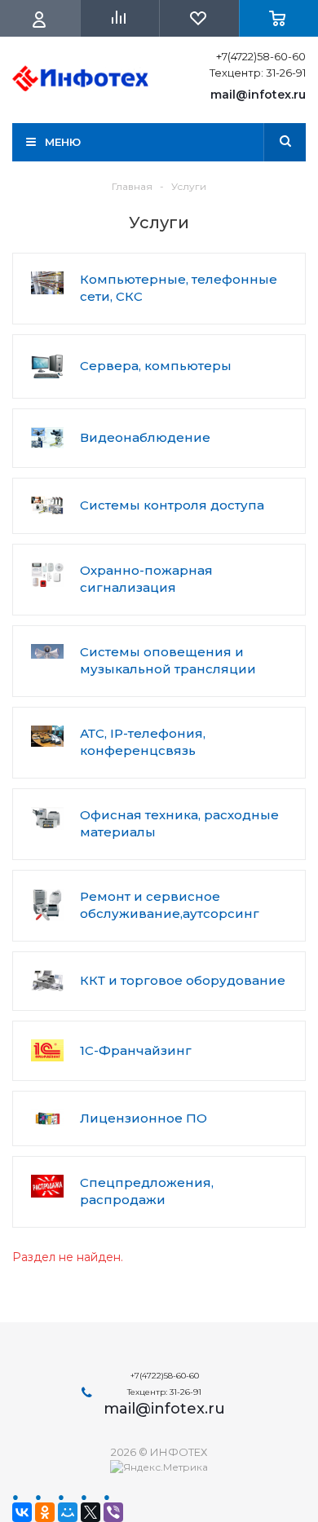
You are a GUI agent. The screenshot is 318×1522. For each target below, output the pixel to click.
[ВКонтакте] (22, 1512)
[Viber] (113, 1512)
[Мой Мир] (67, 1512)
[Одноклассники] (45, 1512)
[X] (90, 1512)
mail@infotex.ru (258, 94)
